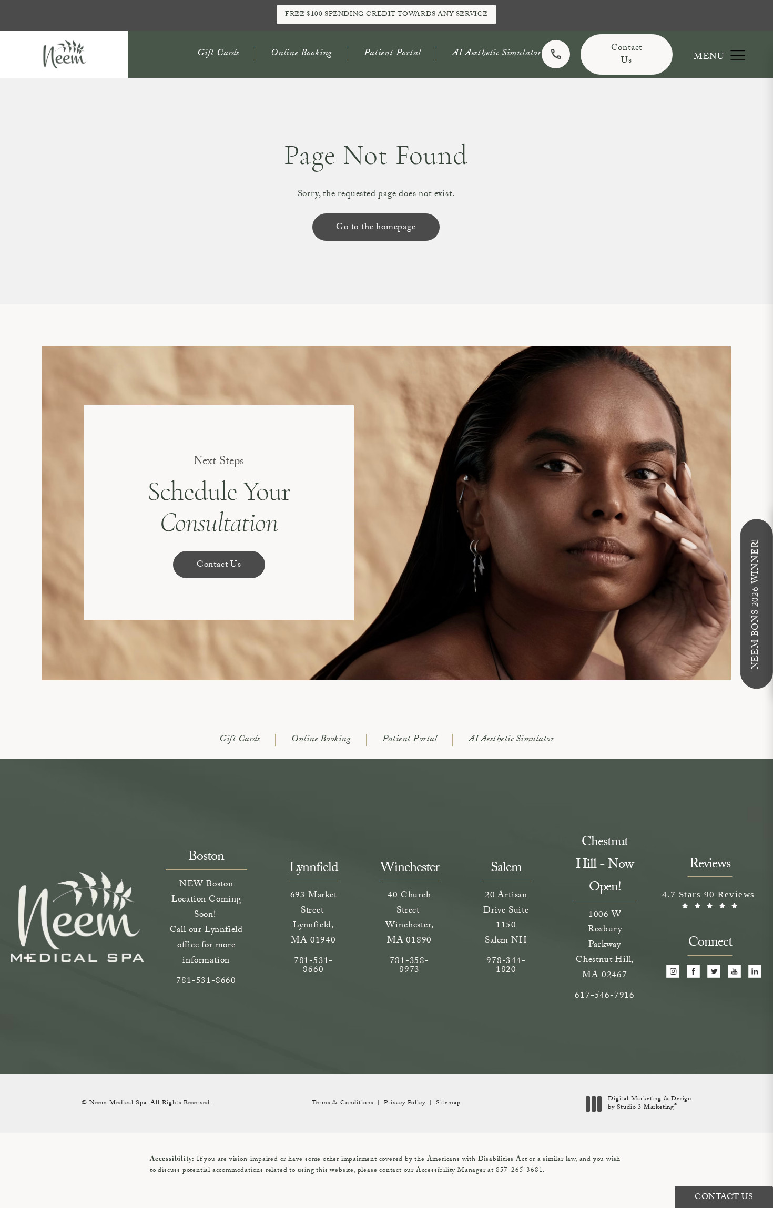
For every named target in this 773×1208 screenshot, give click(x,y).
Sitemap (448, 1103)
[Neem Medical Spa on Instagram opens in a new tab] (672, 971)
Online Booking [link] (301, 54)
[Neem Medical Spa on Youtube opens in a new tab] (734, 971)
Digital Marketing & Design (649, 1104)
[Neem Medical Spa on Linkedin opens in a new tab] (754, 971)
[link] (556, 54)
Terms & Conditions (342, 1103)
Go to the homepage (375, 228)
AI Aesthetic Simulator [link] (496, 54)
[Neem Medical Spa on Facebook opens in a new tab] (693, 971)
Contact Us (627, 55)
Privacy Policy (404, 1103)
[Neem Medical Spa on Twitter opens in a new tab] (713, 971)
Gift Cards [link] (218, 54)
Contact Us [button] (724, 1198)
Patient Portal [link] (392, 54)
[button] (737, 55)
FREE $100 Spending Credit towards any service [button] (386, 15)
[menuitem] (672, 971)
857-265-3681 (519, 1170)
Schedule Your (219, 496)
